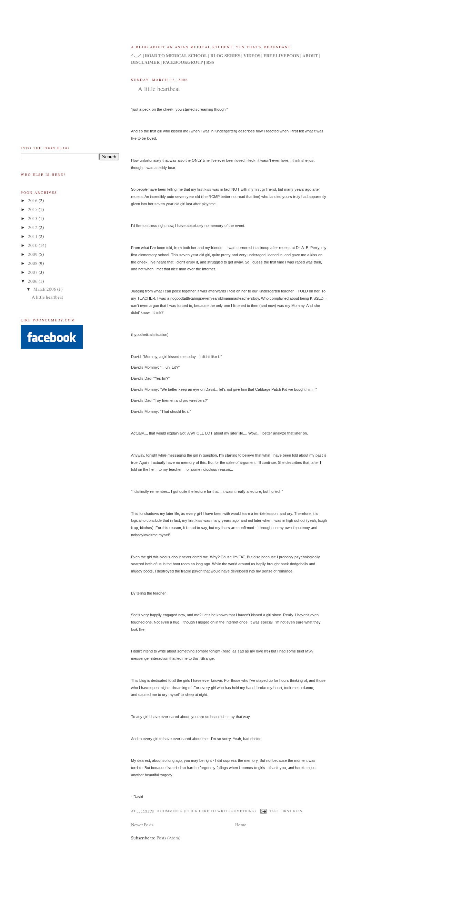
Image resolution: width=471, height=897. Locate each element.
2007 (33, 272)
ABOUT (310, 55)
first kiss (291, 810)
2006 (33, 281)
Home (240, 824)
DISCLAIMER (145, 62)
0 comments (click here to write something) (206, 810)
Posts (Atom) (168, 838)
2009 (33, 254)
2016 (33, 200)
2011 (33, 236)
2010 (33, 245)
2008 (33, 263)
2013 (33, 218)
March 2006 (45, 289)
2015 (33, 209)
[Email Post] (263, 810)
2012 (33, 227)
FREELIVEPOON (281, 55)
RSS (210, 62)
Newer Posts (142, 824)
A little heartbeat (159, 88)
